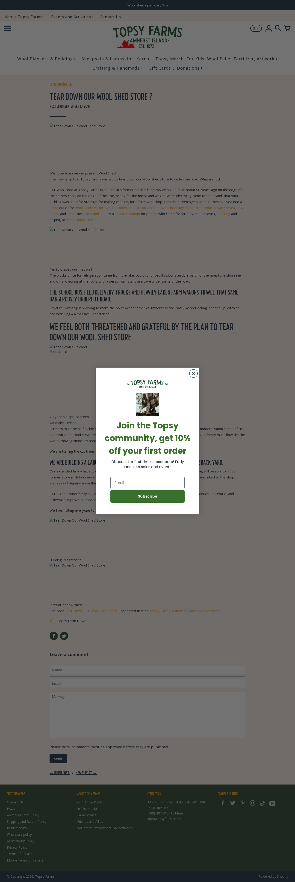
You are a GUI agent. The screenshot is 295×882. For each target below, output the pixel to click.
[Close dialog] (193, 373)
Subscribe (147, 496)
